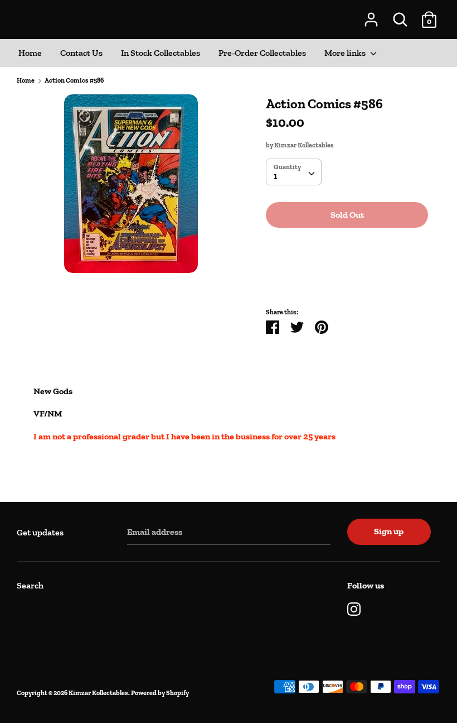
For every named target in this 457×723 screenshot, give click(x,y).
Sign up (388, 531)
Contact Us (81, 52)
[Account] (371, 15)
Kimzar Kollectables (77, 19)
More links (345, 52)
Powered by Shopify (160, 693)
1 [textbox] (275, 176)
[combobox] (294, 172)
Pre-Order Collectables (262, 52)
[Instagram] (354, 607)
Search (30, 585)
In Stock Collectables (160, 52)
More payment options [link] (347, 275)
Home (30, 52)
